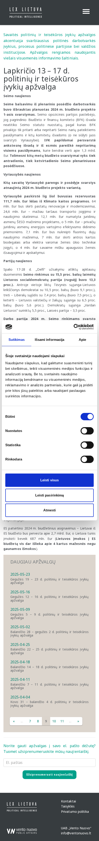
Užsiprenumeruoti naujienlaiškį (49, 774)
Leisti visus (49, 480)
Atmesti (49, 510)
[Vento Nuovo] (21, 828)
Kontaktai (68, 801)
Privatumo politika (75, 811)
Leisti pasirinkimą (49, 495)
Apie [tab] (82, 340)
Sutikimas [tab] (17, 340)
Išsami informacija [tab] (49, 340)
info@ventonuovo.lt (76, 833)
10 (54, 721)
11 (62, 721)
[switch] (87, 431)
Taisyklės (68, 806)
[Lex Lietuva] (24, 12)
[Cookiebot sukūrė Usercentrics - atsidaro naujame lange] (73, 327)
